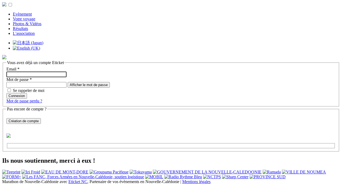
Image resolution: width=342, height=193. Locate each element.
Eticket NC (77, 181)
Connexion (17, 96)
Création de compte (24, 121)
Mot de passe (19, 79)
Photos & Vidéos (27, 23)
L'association (24, 33)
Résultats (20, 28)
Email (13, 69)
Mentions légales (196, 181)
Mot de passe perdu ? (24, 101)
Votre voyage (24, 19)
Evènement (22, 14)
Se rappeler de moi (28, 90)
